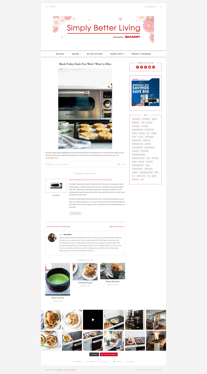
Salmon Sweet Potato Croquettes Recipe (58, 226)
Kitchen (147, 144)
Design (75, 54)
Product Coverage (141, 54)
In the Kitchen (94, 54)
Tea (133, 176)
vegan (154, 176)
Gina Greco (64, 164)
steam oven (148, 169)
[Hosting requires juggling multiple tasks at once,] (135, 320)
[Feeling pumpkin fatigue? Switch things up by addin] (51, 341)
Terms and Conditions (70, 370)
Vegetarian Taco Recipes (116, 226)
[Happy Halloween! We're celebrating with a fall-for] (72, 341)
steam (148, 165)
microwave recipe (138, 158)
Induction (146, 140)
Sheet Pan (149, 161)
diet (148, 133)
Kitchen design (137, 147)
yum (142, 179)
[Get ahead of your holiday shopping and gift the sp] (156, 341)
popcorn (155, 158)
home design (136, 140)
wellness (135, 179)
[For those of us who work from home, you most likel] (114, 341)
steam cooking (137, 169)
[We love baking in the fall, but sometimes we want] (135, 341)
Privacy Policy (59, 370)
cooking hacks (137, 129)
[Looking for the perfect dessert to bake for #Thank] (72, 320)
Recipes (60, 54)
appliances (146, 119)
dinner (154, 133)
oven (148, 158)
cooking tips (149, 129)
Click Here (75, 213)
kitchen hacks (149, 147)
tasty (156, 172)
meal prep (135, 151)
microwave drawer (138, 154)
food (134, 137)
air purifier (136, 119)
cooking (145, 126)
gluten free (149, 137)
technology (141, 176)
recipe (134, 161)
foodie (140, 137)
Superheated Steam (146, 172)
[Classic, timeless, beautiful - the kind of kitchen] (156, 320)
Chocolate (136, 126)
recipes (141, 161)
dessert (142, 133)
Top (160, 370)
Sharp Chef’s (117, 54)
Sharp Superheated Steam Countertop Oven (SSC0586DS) (90, 180)
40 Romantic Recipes (85, 283)
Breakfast (135, 122)
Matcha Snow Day (58, 298)
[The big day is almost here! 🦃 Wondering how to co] (51, 320)
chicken (149, 122)
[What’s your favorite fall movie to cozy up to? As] (93, 320)
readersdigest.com (51, 158)
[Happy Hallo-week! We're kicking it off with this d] (93, 341)
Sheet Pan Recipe (137, 165)
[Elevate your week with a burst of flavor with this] (114, 320)
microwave (144, 151)
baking (154, 119)
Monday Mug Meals (113, 281)
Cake (142, 122)
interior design (137, 144)
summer (134, 172)
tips (148, 176)
